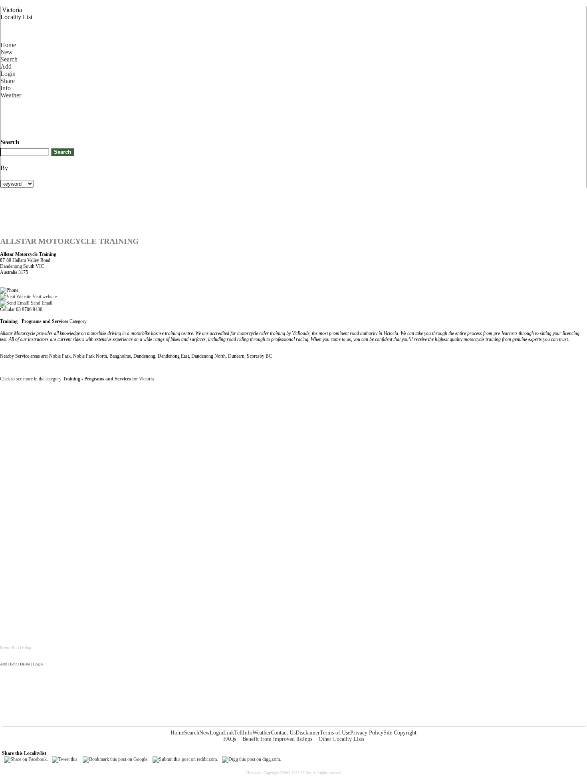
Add (6, 66)
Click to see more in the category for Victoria (77, 379)
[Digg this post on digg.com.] (251, 759)
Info (5, 88)
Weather (10, 95)
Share (7, 80)
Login (8, 73)
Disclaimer (307, 733)
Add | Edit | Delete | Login (21, 664)
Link (228, 733)
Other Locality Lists (341, 739)
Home (8, 45)
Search (9, 59)
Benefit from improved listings (277, 739)
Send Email (41, 303)
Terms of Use (335, 733)
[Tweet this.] (65, 759)
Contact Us (283, 733)
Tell (238, 733)
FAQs (229, 739)
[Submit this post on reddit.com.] (185, 759)
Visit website (44, 296)
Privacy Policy (366, 733)
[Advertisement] (145, 117)
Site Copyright (399, 733)
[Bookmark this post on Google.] (116, 759)
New (6, 52)
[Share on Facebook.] (26, 759)
